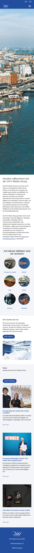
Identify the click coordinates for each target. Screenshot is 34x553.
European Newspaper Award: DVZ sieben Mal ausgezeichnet (15, 459)
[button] (29, 6)
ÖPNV (24, 290)
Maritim (24, 272)
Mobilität (24, 308)
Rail (10, 290)
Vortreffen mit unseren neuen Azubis (16, 510)
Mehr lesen (6, 424)
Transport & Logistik (10, 272)
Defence (9, 308)
